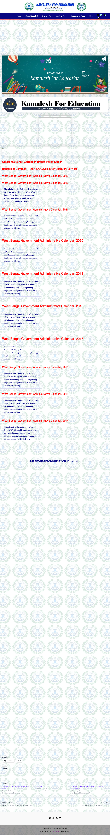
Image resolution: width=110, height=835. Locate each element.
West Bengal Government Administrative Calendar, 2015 (35, 394)
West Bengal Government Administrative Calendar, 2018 (42, 306)
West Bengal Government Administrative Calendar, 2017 (42, 339)
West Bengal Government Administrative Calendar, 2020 (42, 240)
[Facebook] (98, 15)
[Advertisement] (55, 36)
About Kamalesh (31, 16)
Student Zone (61, 16)
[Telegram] (105, 15)
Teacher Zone (47, 16)
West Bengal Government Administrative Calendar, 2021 (35, 209)
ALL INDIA (41, 786)
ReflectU (56, 831)
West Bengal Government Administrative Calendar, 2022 (35, 182)
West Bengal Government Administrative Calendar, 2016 (35, 367)
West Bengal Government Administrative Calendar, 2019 (42, 273)
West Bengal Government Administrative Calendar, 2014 (35, 420)
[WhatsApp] (101, 15)
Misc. (91, 16)
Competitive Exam (77, 16)
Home (19, 16)
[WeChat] (99, 18)
